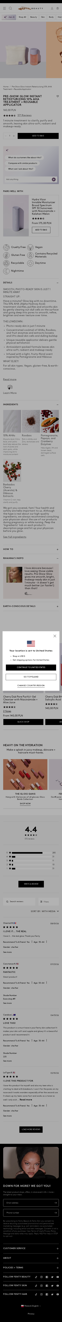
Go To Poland (31, 677)
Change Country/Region (31, 685)
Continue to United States (31, 667)
